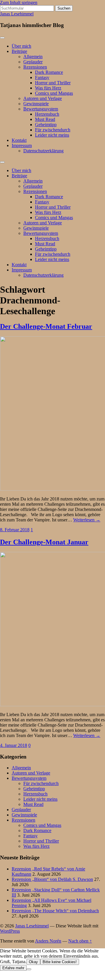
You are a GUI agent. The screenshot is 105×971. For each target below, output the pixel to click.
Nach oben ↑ (80, 940)
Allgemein (33, 56)
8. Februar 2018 (14, 529)
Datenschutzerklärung (43, 150)
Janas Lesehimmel (17, 13)
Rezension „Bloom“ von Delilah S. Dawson (52, 879)
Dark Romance (49, 72)
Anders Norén (48, 940)
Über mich (21, 46)
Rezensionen (35, 67)
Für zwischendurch (52, 129)
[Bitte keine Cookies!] (29, 969)
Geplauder (33, 61)
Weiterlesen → (86, 519)
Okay (33, 962)
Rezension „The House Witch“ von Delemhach (55, 910)
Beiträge (19, 51)
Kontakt (19, 140)
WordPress (10, 931)
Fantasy (42, 77)
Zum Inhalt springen (18, 2)
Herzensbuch (47, 114)
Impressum (22, 145)
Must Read (45, 119)
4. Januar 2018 (13, 745)
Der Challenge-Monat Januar (44, 542)
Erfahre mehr (13, 968)
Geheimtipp (46, 124)
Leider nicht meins (52, 135)
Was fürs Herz (48, 87)
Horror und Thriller (53, 82)
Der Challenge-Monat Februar (46, 326)
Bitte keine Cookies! (60, 962)
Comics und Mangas (54, 93)
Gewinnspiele (36, 103)
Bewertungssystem (40, 108)
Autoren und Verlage (42, 98)
